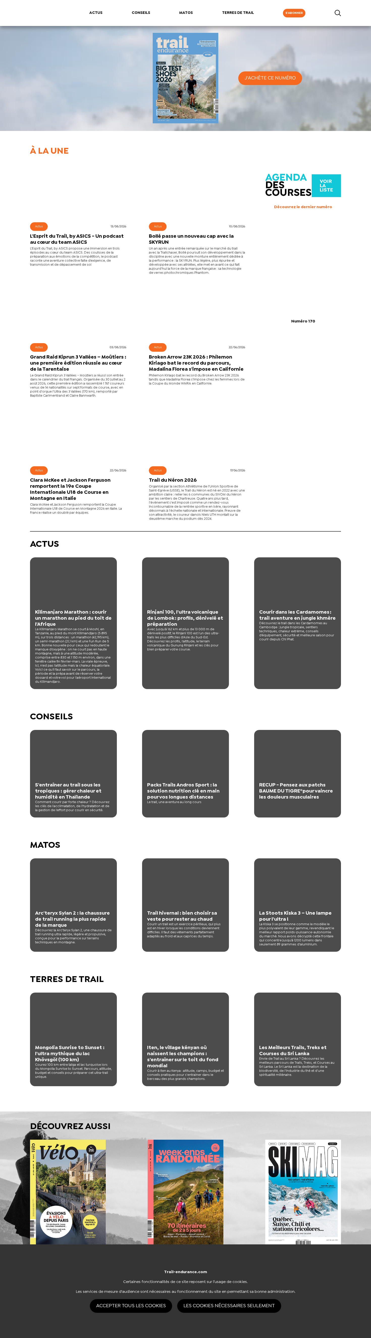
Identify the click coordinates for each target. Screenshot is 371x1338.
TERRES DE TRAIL (238, 12)
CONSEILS (141, 12)
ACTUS (95, 12)
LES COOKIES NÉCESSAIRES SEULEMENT (229, 1306)
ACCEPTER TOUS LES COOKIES (131, 1306)
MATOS (186, 12)
